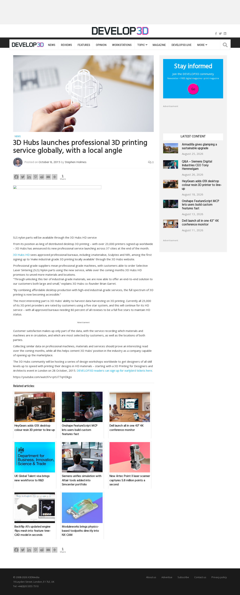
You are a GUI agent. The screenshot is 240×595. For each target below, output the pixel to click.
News (51, 44)
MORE (200, 44)
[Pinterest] (35, 177)
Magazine (159, 44)
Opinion (101, 44)
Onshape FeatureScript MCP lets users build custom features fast (200, 205)
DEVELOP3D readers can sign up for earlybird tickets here (114, 370)
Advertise (166, 577)
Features (84, 44)
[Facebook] (216, 33)
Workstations (121, 44)
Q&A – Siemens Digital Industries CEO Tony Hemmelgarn (197, 165)
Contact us (200, 577)
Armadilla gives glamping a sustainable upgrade (199, 147)
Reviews (66, 44)
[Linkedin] (29, 177)
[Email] (48, 177)
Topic (141, 44)
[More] (54, 177)
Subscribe (183, 577)
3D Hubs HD (21, 255)
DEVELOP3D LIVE (181, 44)
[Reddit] (42, 177)
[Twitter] (220, 33)
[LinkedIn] (225, 33)
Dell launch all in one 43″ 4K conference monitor (200, 223)
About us (151, 577)
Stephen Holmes (75, 162)
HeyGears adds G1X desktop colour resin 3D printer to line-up (202, 185)
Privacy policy (219, 577)
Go (193, 89)
